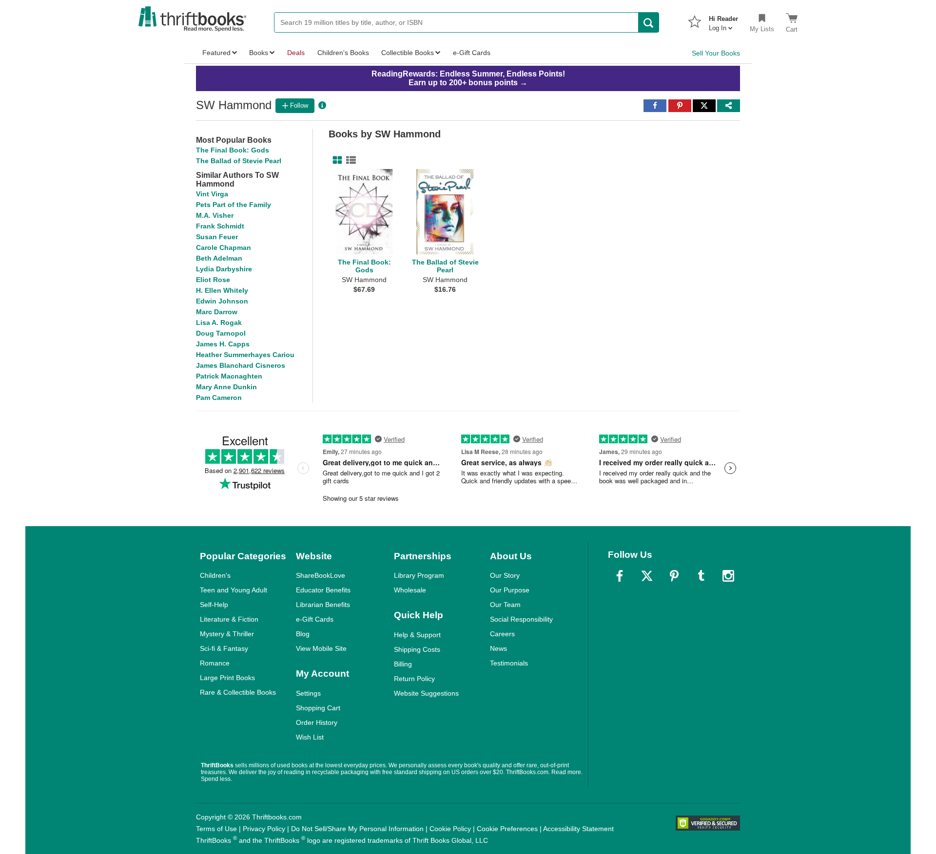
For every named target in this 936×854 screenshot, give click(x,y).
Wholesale (410, 590)
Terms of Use (216, 829)
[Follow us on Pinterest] (674, 576)
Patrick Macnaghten (229, 376)
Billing (403, 664)
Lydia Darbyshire (224, 269)
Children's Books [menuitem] (343, 53)
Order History (316, 722)
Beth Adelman (219, 258)
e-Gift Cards (314, 619)
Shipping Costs (417, 649)
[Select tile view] (349, 160)
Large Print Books (227, 678)
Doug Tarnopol (221, 333)
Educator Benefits (323, 590)
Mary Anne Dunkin (226, 387)
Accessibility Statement (578, 829)
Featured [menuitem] (216, 53)
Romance (215, 663)
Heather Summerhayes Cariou (245, 355)
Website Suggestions (426, 693)
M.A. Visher (215, 215)
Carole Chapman (223, 247)
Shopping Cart (318, 708)
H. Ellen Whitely (222, 290)
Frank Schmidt (220, 226)
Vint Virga (212, 194)
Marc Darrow (216, 312)
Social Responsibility (521, 619)
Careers (502, 634)
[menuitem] (723, 20)
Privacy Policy (264, 829)
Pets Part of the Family (233, 205)
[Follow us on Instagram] (728, 576)
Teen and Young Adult (233, 590)
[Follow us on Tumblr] (701, 576)
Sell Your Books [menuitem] (716, 53)
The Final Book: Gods (232, 150)
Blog (303, 634)
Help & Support (417, 635)
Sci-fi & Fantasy (224, 648)
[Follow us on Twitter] (647, 576)
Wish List (310, 737)
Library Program (419, 575)
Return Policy (414, 679)
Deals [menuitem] (296, 53)
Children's (215, 575)
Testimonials (509, 663)
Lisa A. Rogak (219, 322)
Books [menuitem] (258, 53)
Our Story (505, 575)
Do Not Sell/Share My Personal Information (357, 829)
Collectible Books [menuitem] (407, 53)
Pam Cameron (219, 397)
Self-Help (214, 604)
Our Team (505, 604)
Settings (308, 693)
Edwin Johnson (222, 301)
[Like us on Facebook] (619, 576)
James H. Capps (223, 344)
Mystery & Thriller (227, 634)
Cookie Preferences (507, 829)
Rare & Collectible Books (238, 692)
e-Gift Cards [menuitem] (471, 53)
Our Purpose (509, 590)
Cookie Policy (450, 829)
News (498, 648)
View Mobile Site (321, 648)
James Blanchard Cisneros (240, 365)
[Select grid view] (335, 160)
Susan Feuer (217, 237)
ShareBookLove (320, 575)
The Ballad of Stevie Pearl (238, 161)
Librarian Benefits (323, 604)
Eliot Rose (213, 280)
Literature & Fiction (229, 619)
